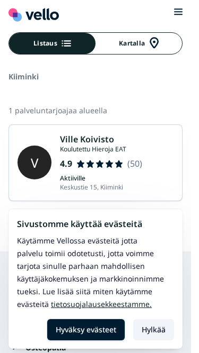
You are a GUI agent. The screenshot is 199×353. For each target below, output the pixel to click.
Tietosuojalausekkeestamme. (101, 304)
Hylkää (154, 329)
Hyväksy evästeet (86, 329)
